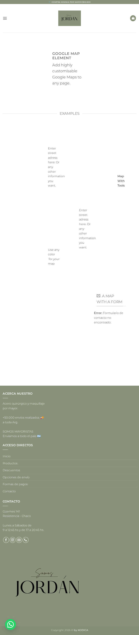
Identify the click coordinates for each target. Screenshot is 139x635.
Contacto (9, 491)
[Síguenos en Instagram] (13, 540)
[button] (5, 18)
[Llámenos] (26, 540)
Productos (10, 463)
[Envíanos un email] (19, 540)
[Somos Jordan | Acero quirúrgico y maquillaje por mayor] (69, 18)
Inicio (6, 456)
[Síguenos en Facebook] (6, 540)
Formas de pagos (15, 484)
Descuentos (11, 470)
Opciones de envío (16, 477)
